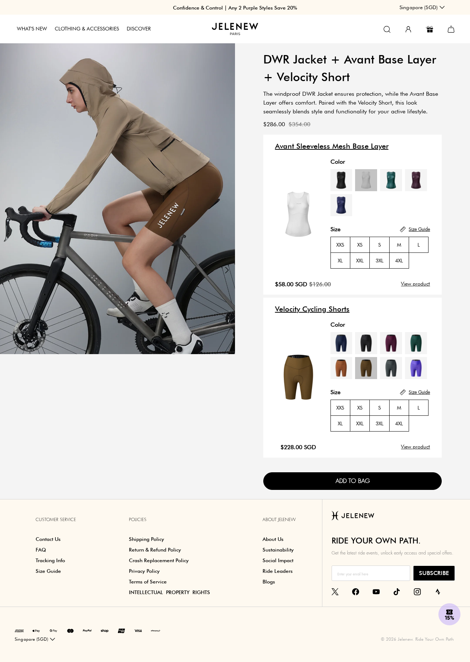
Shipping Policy (146, 539)
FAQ (41, 550)
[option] (117, 197)
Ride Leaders (278, 571)
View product (415, 284)
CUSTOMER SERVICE (56, 520)
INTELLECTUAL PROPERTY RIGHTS (169, 592)
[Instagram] (417, 591)
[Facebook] (355, 591)
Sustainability (278, 550)
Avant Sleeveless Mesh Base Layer (331, 146)
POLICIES (138, 520)
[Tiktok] (396, 591)
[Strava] (437, 591)
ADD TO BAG (353, 481)
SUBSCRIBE (434, 573)
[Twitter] (335, 591)
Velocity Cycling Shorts (312, 309)
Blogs (269, 582)
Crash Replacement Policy (159, 560)
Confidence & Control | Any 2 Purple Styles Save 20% (235, 8)
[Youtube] (376, 591)
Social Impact (278, 560)
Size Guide (48, 571)
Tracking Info (50, 560)
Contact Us (48, 539)
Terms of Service (148, 582)
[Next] (227, 270)
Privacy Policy (144, 571)
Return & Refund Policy (155, 550)
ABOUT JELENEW (279, 520)
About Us (273, 539)
